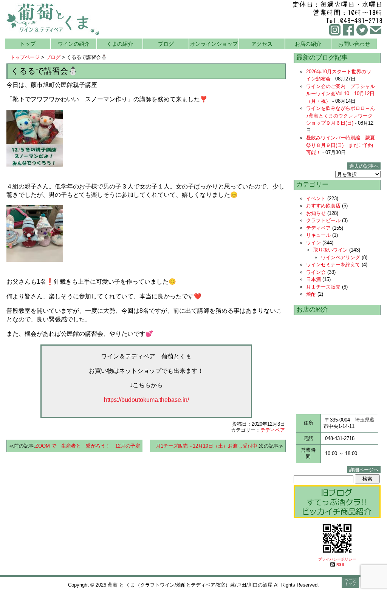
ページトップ (350, 582)
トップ (28, 44)
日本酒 (313, 279)
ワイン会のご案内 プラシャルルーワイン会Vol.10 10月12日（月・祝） (340, 93)
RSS (340, 564)
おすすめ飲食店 (323, 205)
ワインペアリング (340, 257)
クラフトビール (323, 220)
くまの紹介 (120, 44)
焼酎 (311, 294)
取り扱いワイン (330, 250)
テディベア (272, 430)
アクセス (261, 44)
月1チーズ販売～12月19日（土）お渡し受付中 (206, 446)
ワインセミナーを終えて (333, 264)
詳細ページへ (364, 470)
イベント (316, 198)
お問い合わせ (354, 44)
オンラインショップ (214, 44)
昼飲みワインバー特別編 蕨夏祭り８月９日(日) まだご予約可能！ (340, 145)
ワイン (313, 243)
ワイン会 (316, 272)
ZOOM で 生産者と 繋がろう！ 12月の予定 (87, 446)
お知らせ (316, 213)
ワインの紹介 (74, 44)
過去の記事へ (364, 166)
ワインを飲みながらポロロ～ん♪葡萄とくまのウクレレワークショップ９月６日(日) (340, 115)
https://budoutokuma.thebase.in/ (146, 400)
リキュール (318, 235)
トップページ (25, 57)
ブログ (166, 44)
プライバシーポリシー (337, 559)
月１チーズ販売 (323, 287)
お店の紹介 (308, 44)
